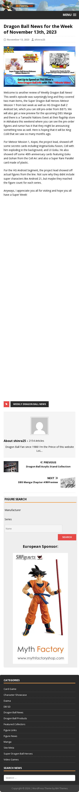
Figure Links (10, 730)
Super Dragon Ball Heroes (18, 753)
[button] (69, 15)
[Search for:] (39, 777)
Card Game (10, 689)
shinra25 (40, 39)
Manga (7, 741)
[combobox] (13, 510)
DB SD (7, 706)
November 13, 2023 (18, 39)
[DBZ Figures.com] (39, 9)
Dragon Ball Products (15, 718)
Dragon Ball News (13, 712)
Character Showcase (15, 694)
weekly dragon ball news (29, 404)
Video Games (11, 759)
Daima (7, 700)
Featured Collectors (14, 724)
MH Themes (61, 788)
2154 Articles (36, 440)
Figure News (10, 736)
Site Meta (9, 747)
